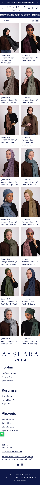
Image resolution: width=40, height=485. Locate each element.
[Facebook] (18, 464)
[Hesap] (32, 8)
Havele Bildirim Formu (9, 400)
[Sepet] (37, 8)
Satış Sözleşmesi (8, 419)
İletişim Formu (7, 396)
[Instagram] (22, 464)
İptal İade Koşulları (8, 427)
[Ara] (29, 8)
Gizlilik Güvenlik (7, 423)
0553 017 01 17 (7, 447)
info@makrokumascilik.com (12, 451)
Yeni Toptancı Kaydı (9, 373)
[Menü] (2, 8)
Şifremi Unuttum (7, 381)
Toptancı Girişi (7, 377)
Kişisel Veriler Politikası (10, 431)
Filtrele (6, 21)
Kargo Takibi (6, 404)
